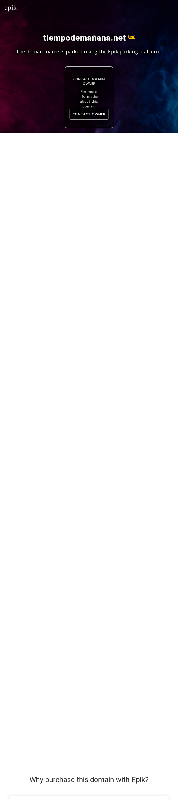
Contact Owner (89, 114)
